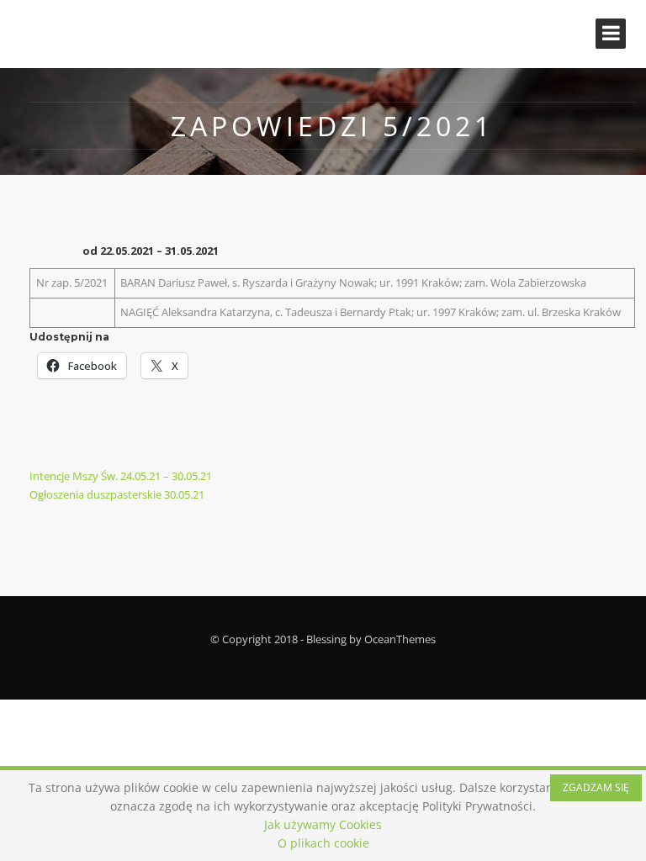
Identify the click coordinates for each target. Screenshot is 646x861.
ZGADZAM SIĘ (596, 787)
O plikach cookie (323, 843)
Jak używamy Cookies (323, 824)
